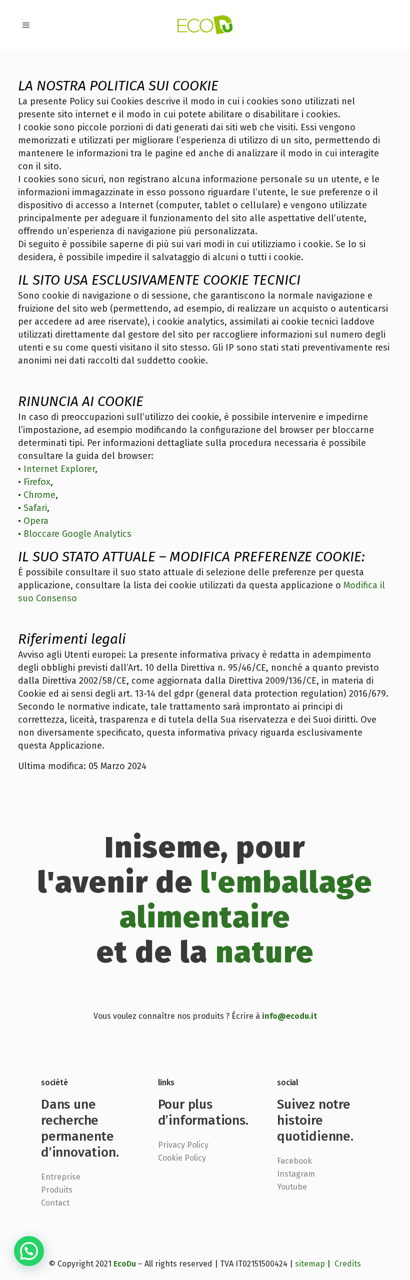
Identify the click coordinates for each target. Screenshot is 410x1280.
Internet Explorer (59, 468)
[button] (29, 1251)
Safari (35, 507)
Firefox (37, 481)
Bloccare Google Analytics (78, 533)
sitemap (310, 1264)
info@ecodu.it (289, 1016)
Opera (36, 520)
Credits (347, 1264)
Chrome (40, 494)
